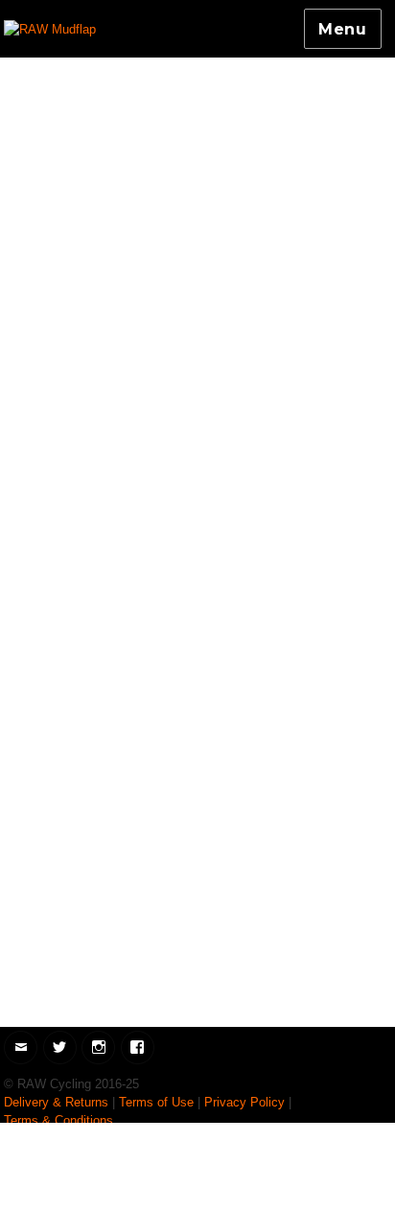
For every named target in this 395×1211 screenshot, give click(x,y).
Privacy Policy (244, 1102)
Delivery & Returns (56, 1102)
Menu (342, 29)
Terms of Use (156, 1102)
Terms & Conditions (58, 1120)
